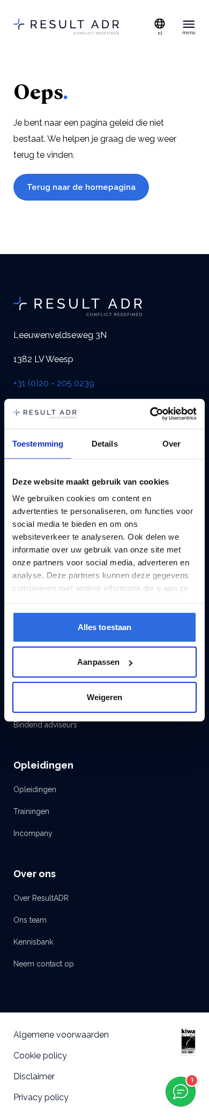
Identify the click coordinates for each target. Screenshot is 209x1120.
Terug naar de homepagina (81, 187)
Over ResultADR (41, 898)
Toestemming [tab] (37, 443)
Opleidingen (34, 789)
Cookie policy (40, 1055)
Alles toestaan (104, 626)
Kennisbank (33, 942)
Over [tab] (171, 443)
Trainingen (31, 811)
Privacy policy (41, 1097)
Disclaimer (34, 1076)
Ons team (30, 920)
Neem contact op (43, 964)
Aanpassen (98, 661)
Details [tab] (105, 443)
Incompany (33, 833)
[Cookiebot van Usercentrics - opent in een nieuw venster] (150, 414)
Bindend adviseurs (45, 724)
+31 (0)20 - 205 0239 (53, 383)
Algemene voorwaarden (61, 1035)
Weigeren (105, 696)
